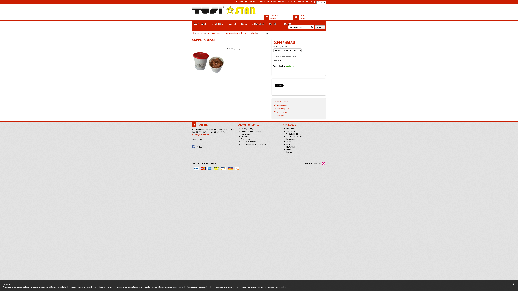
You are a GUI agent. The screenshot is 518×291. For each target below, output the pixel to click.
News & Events (286, 2)
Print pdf (280, 115)
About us (251, 2)
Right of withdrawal (249, 141)
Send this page (282, 112)
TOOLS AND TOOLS (293, 134)
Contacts (300, 2)
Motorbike (290, 128)
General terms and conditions (253, 131)
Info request (281, 105)
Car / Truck (200, 33)
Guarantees (246, 136)
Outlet (273, 23)
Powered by (313, 163)
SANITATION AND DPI (294, 136)
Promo (287, 23)
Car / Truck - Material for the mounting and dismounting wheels (232, 33)
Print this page (282, 108)
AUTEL (232, 23)
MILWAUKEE (258, 23)
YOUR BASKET (276, 17)
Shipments (245, 139)
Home (240, 2)
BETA (244, 23)
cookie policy (178, 287)
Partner (262, 2)
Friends (273, 2)
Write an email (282, 101)
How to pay (245, 134)
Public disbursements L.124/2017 (254, 144)
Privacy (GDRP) (247, 128)
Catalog (312, 2)
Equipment (217, 23)
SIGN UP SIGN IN (303, 17)
